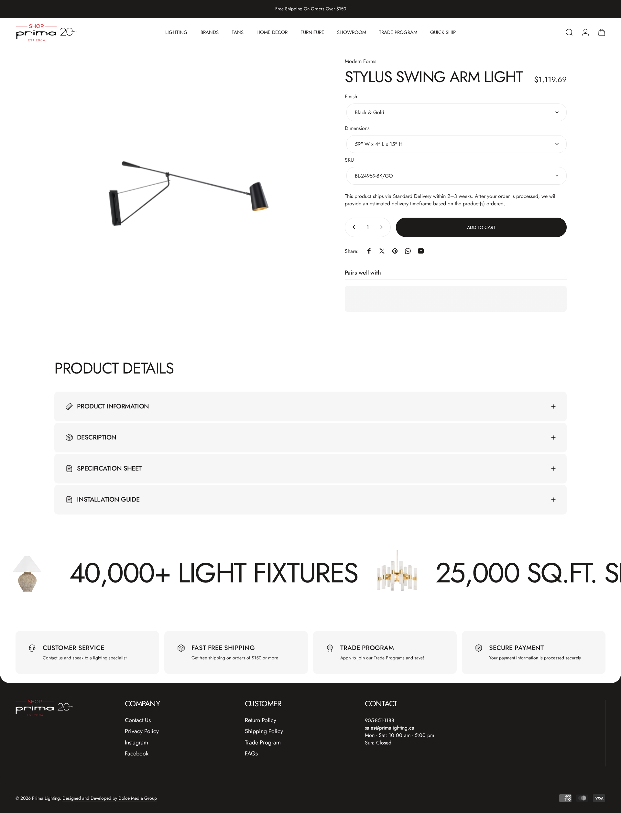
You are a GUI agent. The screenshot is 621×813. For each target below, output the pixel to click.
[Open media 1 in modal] (189, 192)
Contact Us (138, 720)
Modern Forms (360, 61)
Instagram (136, 742)
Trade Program (263, 742)
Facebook (136, 753)
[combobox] (456, 112)
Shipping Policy (264, 731)
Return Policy (260, 720)
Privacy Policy (142, 731)
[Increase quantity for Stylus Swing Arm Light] (383, 227)
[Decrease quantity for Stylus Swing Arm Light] (352, 227)
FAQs (251, 753)
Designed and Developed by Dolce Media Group (109, 798)
